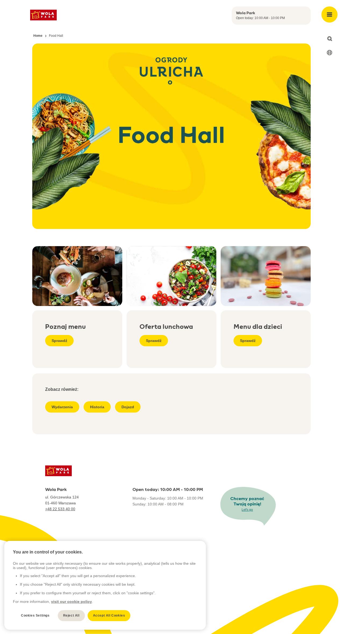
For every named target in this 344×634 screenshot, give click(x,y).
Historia (97, 407)
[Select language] (329, 52)
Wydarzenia (62, 407)
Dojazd (127, 407)
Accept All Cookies (109, 615)
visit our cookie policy (71, 601)
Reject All (71, 615)
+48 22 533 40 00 (60, 509)
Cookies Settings (35, 615)
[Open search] (329, 38)
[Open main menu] (329, 14)
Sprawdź (59, 340)
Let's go (247, 510)
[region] (105, 585)
